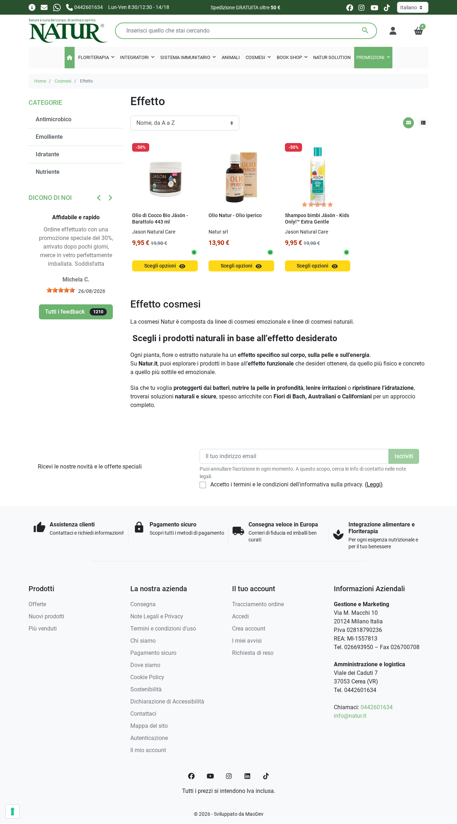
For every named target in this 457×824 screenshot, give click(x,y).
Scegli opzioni (165, 266)
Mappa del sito (149, 725)
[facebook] (349, 7)
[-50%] (165, 175)
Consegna (143, 604)
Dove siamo (145, 665)
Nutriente (48, 171)
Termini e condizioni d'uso (163, 628)
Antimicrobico (53, 119)
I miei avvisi (247, 640)
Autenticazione (149, 738)
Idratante (47, 154)
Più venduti (43, 628)
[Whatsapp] (57, 7)
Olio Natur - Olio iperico (235, 215)
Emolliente (49, 136)
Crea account (248, 628)
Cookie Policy (147, 677)
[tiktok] (387, 7)
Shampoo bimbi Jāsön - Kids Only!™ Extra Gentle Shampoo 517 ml (317, 222)
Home (40, 81)
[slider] (60, 290)
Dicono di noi (50, 197)
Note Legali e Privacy (156, 616)
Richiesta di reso (252, 652)
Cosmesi (63, 81)
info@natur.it (350, 715)
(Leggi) (374, 484)
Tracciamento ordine (258, 604)
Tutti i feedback (74, 311)
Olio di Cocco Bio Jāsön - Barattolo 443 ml (160, 218)
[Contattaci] (44, 7)
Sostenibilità (146, 689)
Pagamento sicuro (153, 652)
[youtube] (374, 7)
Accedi (240, 616)
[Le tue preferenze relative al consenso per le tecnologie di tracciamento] (12, 811)
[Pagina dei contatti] (32, 7)
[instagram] (361, 7)
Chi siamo (143, 640)
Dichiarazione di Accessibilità (167, 701)
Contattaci (143, 713)
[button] (418, 30)
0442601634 (377, 707)
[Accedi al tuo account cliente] (393, 30)
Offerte (37, 604)
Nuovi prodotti (46, 616)
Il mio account (148, 750)
